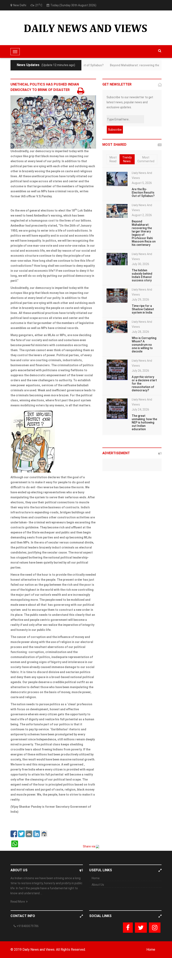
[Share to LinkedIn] (36, 833)
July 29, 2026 (140, 299)
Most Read (113, 159)
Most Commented (145, 159)
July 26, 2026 (140, 370)
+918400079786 (27, 926)
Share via (89, 846)
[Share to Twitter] (21, 833)
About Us (98, 884)
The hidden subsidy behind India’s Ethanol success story (142, 275)
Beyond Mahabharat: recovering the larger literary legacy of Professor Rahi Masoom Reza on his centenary (144, 233)
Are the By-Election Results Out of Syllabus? (143, 193)
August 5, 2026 (142, 183)
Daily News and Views (38, 950)
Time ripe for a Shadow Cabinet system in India (143, 309)
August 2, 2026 (142, 215)
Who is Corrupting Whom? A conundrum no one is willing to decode (144, 344)
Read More (17, 901)
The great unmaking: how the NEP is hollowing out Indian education (144, 422)
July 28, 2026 (140, 331)
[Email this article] (44, 833)
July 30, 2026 (140, 264)
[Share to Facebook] (13, 833)
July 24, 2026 (140, 409)
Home (96, 878)
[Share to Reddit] (29, 833)
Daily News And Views (142, 175)
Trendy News (127, 159)
